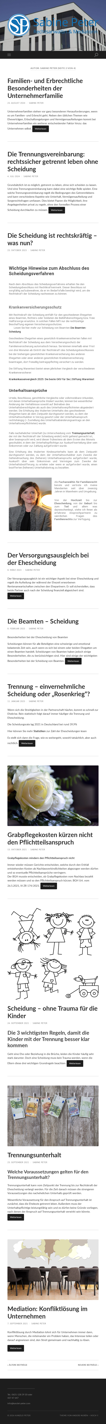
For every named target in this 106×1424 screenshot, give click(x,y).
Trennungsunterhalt (83, 433)
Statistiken (40, 731)
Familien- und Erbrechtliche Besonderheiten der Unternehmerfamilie (45, 88)
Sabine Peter (36, 103)
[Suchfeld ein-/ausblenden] (96, 55)
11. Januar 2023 (16, 701)
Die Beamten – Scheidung (43, 622)
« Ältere (17, 1365)
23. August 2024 (16, 103)
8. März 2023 (14, 570)
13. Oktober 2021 (17, 850)
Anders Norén (80, 1415)
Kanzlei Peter (23, 1415)
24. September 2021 (18, 1023)
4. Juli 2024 (13, 176)
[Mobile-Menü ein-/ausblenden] (9, 55)
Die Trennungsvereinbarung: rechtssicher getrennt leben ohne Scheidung (52, 162)
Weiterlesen (40, 129)
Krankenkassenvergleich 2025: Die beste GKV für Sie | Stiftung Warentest (51, 379)
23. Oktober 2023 (17, 250)
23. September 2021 (18, 1162)
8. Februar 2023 (16, 629)
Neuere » (88, 1365)
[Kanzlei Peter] (53, 25)
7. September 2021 (17, 1324)
